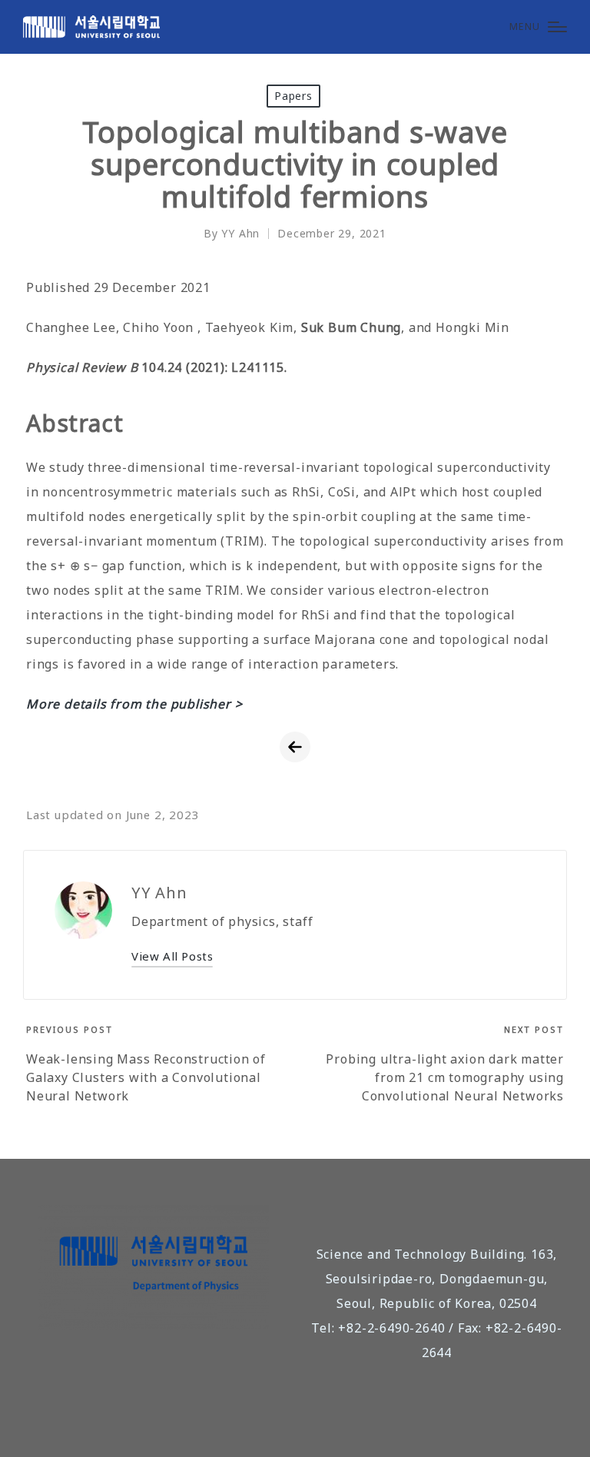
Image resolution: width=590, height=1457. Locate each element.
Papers (293, 95)
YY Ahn (159, 892)
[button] (172, 956)
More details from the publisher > (134, 703)
